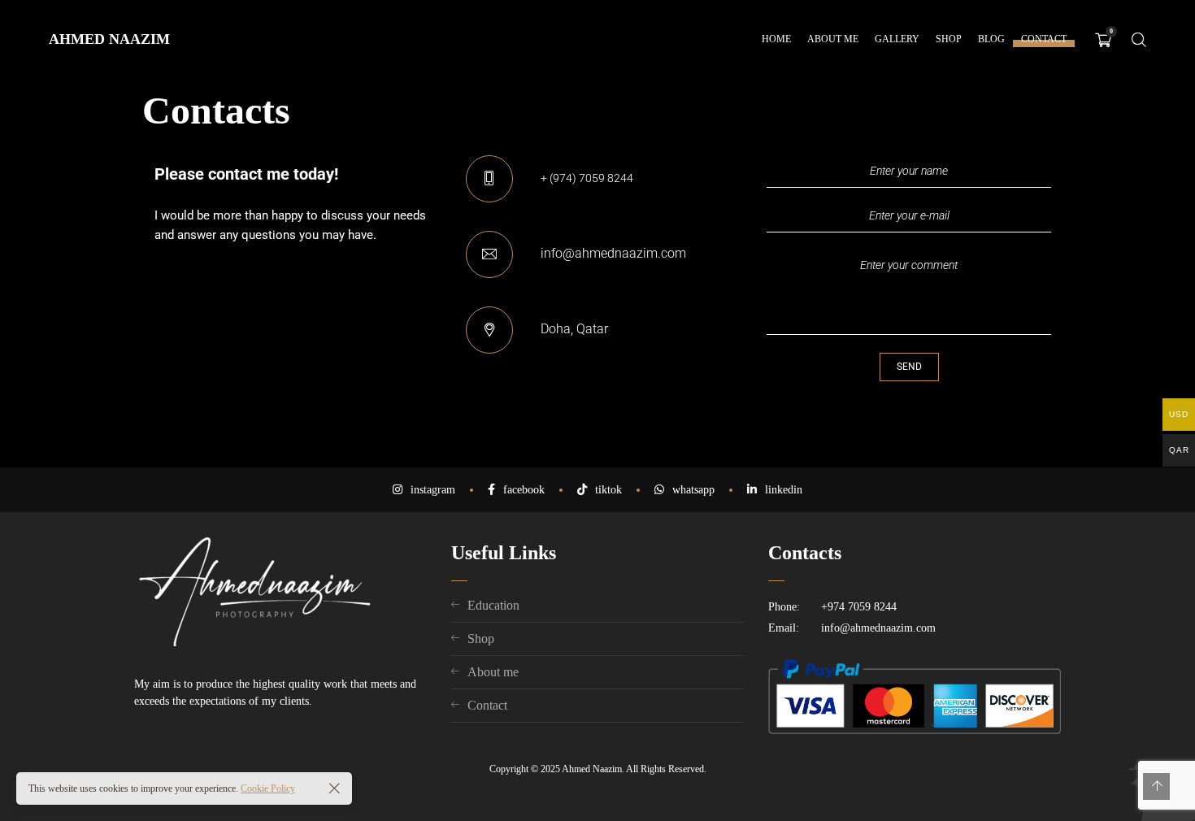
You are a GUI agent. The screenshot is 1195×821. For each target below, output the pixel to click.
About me (493, 672)
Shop (480, 638)
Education (493, 605)
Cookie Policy (268, 788)
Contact (487, 705)
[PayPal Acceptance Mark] (914, 730)
